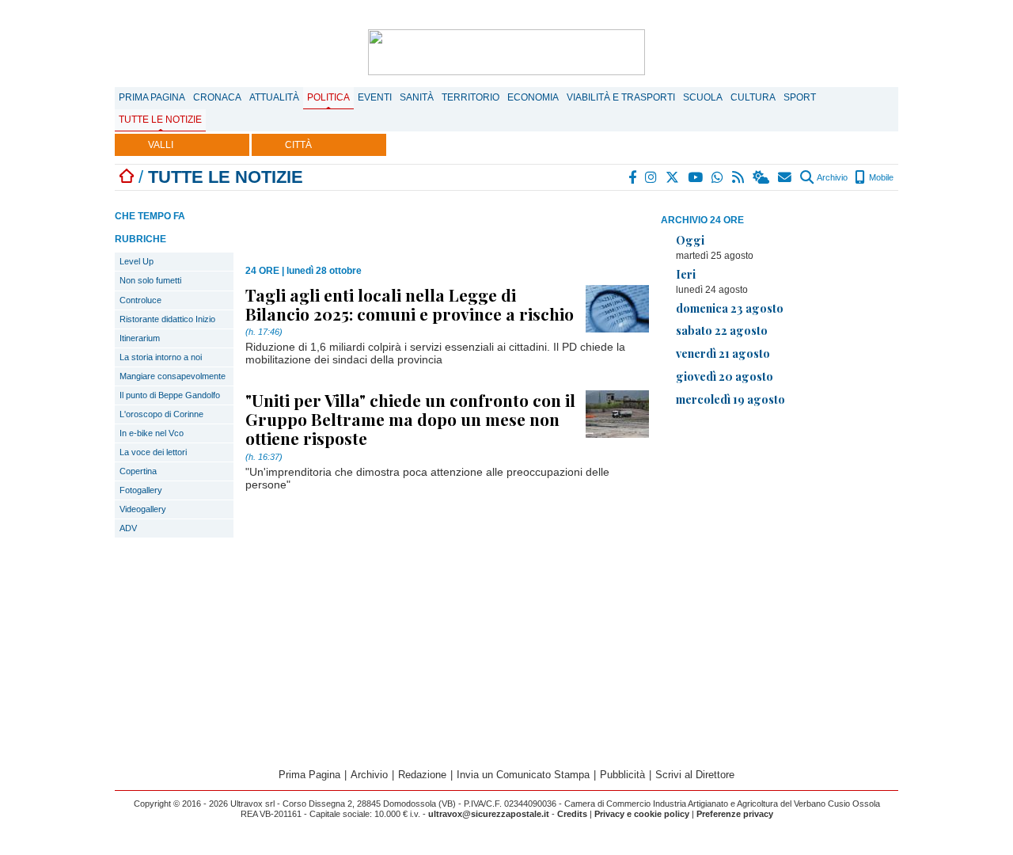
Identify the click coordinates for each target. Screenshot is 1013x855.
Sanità (417, 97)
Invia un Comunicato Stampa (523, 775)
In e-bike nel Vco (152, 433)
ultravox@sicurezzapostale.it (488, 814)
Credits (572, 814)
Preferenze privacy (734, 814)
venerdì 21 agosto (723, 353)
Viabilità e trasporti (621, 97)
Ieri (686, 274)
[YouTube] (696, 177)
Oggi (690, 240)
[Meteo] (762, 177)
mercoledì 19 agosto (730, 399)
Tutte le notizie (160, 119)
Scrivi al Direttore (694, 775)
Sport (799, 97)
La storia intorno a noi (161, 357)
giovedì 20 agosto (724, 376)
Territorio (470, 97)
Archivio (831, 177)
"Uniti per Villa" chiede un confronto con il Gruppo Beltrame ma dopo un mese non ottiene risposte (410, 419)
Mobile (880, 177)
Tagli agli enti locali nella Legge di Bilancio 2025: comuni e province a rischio (409, 304)
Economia (533, 97)
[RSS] (739, 177)
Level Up (137, 261)
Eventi (375, 97)
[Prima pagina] (127, 177)
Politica (328, 97)
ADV (128, 528)
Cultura (753, 97)
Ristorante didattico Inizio (167, 319)
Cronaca (217, 97)
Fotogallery (141, 490)
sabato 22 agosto (722, 330)
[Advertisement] (779, 530)
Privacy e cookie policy (641, 814)
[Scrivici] (785, 177)
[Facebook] (633, 177)
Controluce (140, 300)
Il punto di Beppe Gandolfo (170, 395)
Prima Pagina (152, 97)
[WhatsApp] (718, 177)
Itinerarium (140, 338)
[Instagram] (651, 177)
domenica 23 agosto (729, 308)
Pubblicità (622, 775)
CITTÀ (298, 144)
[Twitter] (673, 177)
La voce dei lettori (153, 452)
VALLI (160, 144)
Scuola (703, 97)
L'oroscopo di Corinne (161, 414)
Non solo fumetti (150, 280)
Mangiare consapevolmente (173, 376)
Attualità (274, 97)
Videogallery (143, 509)
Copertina (138, 471)
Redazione (422, 775)
